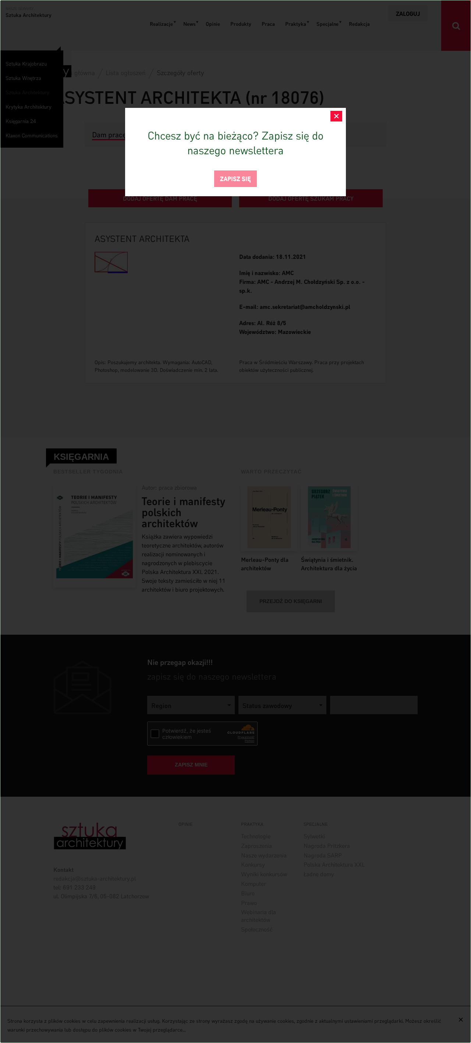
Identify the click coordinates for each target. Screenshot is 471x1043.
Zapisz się (235, 178)
